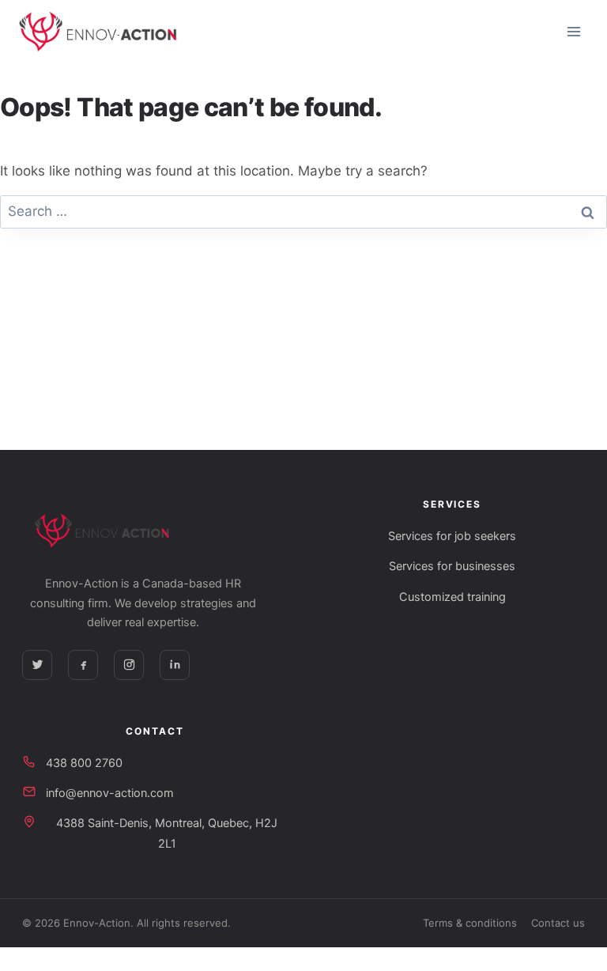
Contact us (558, 922)
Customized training (452, 597)
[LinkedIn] (175, 665)
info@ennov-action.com (110, 793)
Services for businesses (452, 566)
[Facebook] (83, 665)
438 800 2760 (84, 763)
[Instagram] (129, 665)
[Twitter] (37, 665)
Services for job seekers (452, 536)
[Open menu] (573, 31)
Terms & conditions (470, 922)
